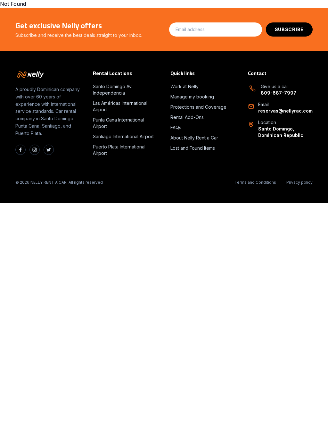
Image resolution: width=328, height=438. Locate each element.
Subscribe (289, 29)
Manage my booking (192, 96)
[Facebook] (20, 150)
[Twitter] (49, 150)
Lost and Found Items (192, 148)
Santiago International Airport (123, 136)
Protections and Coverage (198, 107)
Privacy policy (299, 182)
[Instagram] (34, 150)
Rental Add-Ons (187, 117)
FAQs (175, 127)
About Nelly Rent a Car (194, 137)
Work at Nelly (184, 86)
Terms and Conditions (255, 182)
